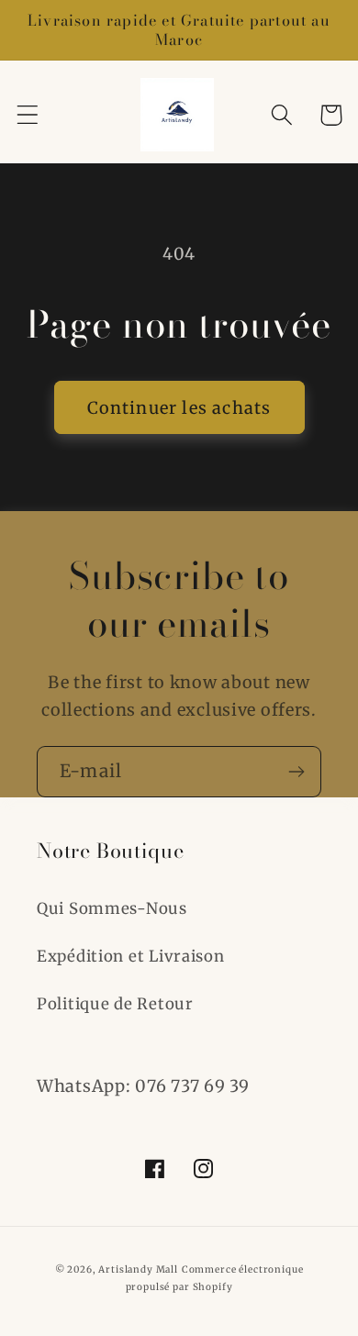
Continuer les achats (179, 407)
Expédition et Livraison (131, 956)
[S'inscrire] (296, 771)
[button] (28, 115)
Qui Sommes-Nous (112, 908)
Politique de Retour (115, 1004)
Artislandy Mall (138, 1269)
